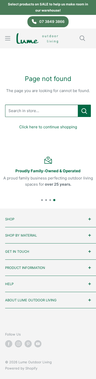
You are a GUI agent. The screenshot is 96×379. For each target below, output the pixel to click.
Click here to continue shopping (48, 126)
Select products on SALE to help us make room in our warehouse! (48, 7)
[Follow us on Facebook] (8, 343)
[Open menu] (7, 38)
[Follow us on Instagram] (18, 343)
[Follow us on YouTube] (37, 343)
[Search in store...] (84, 111)
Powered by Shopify (21, 368)
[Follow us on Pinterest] (28, 343)
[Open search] (82, 38)
